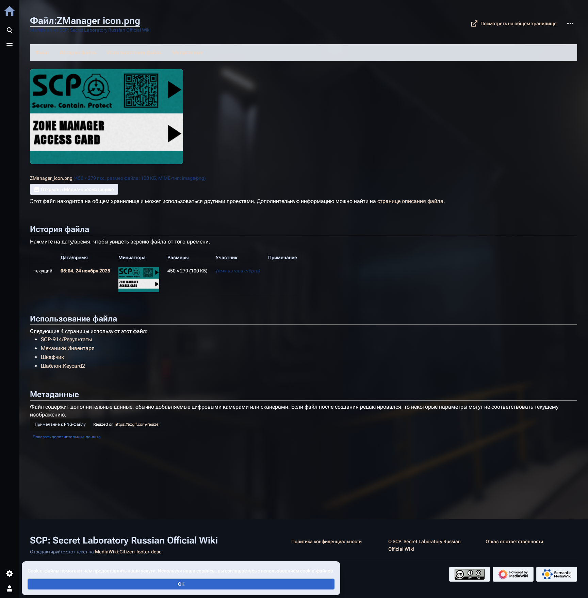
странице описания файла (410, 201)
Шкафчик (52, 357)
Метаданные (187, 52)
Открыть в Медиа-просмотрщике (77, 189)
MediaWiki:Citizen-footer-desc (128, 551)
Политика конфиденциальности (326, 541)
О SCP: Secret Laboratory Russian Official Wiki (424, 545)
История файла (77, 52)
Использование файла (134, 52)
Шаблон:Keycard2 (63, 366)
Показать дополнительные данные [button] (67, 437)
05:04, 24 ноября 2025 (85, 270)
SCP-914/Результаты (66, 339)
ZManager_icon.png (51, 178)
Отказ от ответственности (514, 541)
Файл (41, 52)
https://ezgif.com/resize (137, 424)
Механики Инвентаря (68, 348)
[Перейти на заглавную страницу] (9, 11)
